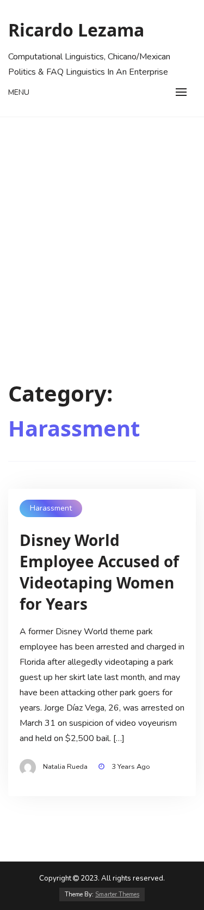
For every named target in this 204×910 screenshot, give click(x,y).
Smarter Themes (117, 894)
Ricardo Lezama (76, 29)
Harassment (51, 508)
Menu (18, 92)
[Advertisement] (102, 225)
